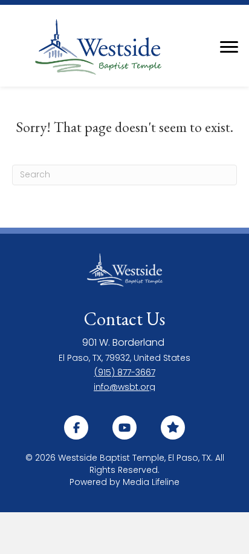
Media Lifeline (151, 482)
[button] (76, 427)
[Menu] (229, 47)
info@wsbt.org (124, 387)
